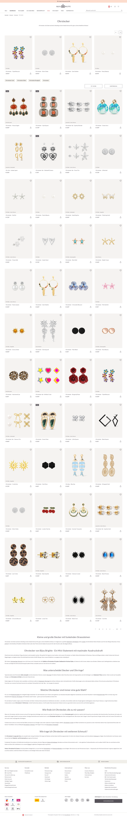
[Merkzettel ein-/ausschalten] (30, 37)
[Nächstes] (120, 32)
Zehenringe (47, 781)
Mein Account (8, 779)
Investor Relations (89, 771)
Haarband (47, 777)
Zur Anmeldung (108, 801)
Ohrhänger (47, 779)
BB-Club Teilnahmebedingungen (113, 773)
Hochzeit (55, 10)
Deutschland (68, 771)
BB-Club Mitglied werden (11, 771)
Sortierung (113, 86)
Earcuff (46, 775)
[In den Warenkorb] (30, 73)
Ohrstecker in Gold (68, 722)
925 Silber (21, 10)
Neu (6, 10)
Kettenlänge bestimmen (11, 787)
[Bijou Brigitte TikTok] (66, 800)
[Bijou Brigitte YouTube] (87, 800)
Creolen (83, 641)
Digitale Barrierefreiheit (111, 787)
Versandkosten (67, 814)
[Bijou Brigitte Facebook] (71, 800)
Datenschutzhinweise (110, 775)
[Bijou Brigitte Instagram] (77, 800)
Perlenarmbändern (57, 748)
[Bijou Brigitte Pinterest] (82, 800)
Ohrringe (49, 675)
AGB (106, 771)
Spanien (67, 777)
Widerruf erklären (109, 785)
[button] (115, 6)
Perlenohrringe (48, 771)
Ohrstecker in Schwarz (29, 724)
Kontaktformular (29, 771)
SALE (48, 10)
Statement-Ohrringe (44, 681)
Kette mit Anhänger (52, 742)
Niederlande (68, 779)
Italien (66, 775)
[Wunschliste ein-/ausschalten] (30, 91)
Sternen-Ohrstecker (17, 696)
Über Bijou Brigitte (89, 773)
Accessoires (30, 10)
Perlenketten (47, 748)
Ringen (29, 744)
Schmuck (13, 10)
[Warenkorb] (121, 6)
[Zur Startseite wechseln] (63, 6)
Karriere (87, 777)
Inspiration (69, 10)
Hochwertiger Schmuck (16, 661)
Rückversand (8, 777)
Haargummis (48, 773)
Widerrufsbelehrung (110, 783)
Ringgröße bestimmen (10, 785)
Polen (66, 781)
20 (117, 629)
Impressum (107, 781)
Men (62, 10)
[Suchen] (121, 10)
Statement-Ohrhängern (73, 641)
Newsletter (7, 783)
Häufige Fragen (8, 781)
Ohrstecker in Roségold (52, 724)
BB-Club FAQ (8, 773)
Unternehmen (88, 775)
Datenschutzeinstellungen (111, 789)
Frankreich (67, 773)
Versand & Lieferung (10, 775)
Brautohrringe (101, 694)
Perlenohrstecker (15, 694)
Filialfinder (27, 773)
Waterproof (41, 10)
